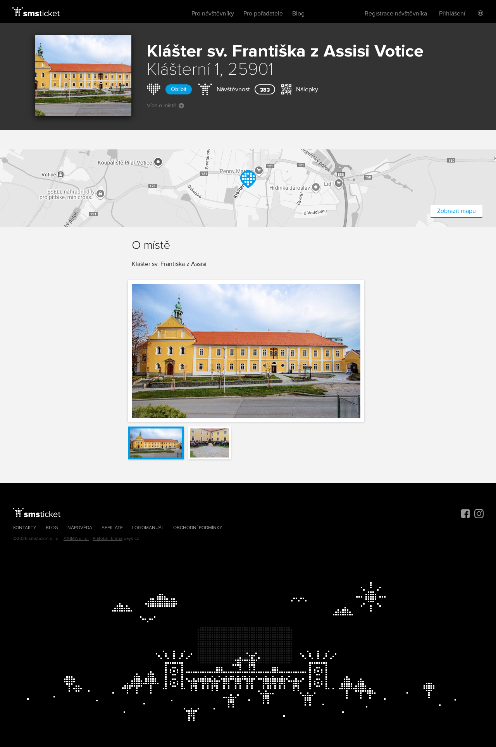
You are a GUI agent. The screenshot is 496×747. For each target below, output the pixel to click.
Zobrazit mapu (456, 211)
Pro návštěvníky (212, 13)
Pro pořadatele (263, 13)
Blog (298, 13)
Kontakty (24, 528)
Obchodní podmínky (197, 528)
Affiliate (112, 528)
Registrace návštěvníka (396, 13)
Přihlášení (452, 13)
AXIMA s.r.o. (76, 538)
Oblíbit (178, 89)
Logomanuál (148, 528)
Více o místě (161, 105)
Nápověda (79, 528)
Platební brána (107, 538)
